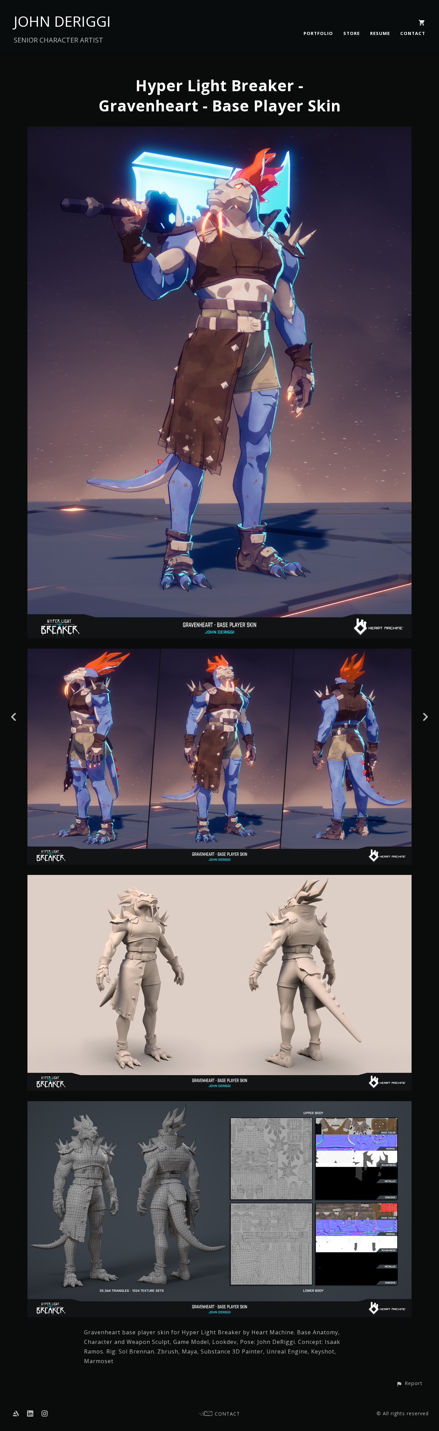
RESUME (380, 33)
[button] (409, 1383)
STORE (351, 33)
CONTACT (412, 33)
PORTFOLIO (318, 33)
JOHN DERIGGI (62, 21)
